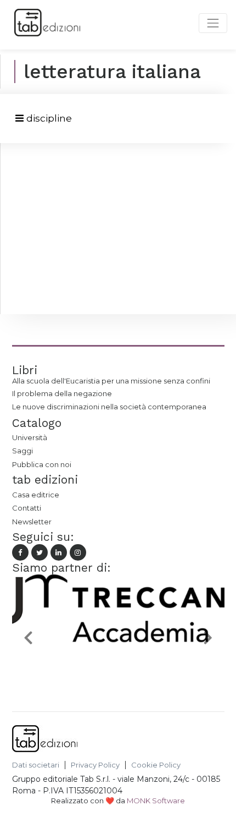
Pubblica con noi (41, 464)
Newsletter (32, 521)
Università (29, 437)
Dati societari (35, 765)
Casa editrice (35, 494)
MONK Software (156, 800)
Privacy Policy (95, 765)
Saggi (22, 450)
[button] (28, 637)
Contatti (26, 507)
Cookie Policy (156, 765)
